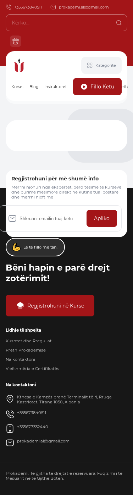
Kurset (17, 86)
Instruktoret (55, 86)
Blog (34, 86)
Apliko (102, 218)
